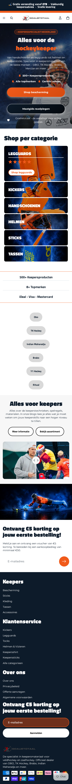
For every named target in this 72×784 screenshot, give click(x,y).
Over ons (8, 680)
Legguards (9, 635)
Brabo (36, 358)
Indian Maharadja (36, 344)
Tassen (7, 606)
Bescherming (11, 590)
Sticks (6, 595)
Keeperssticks (11, 657)
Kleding (7, 601)
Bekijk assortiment (50, 431)
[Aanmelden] (64, 561)
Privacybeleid (11, 686)
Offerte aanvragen (14, 691)
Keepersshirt (10, 652)
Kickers (7, 629)
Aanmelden (36, 733)
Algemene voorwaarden (17, 697)
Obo (36, 317)
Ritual (36, 385)
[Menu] (4, 18)
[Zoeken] (11, 18)
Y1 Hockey (36, 371)
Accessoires (10, 612)
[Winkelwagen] (68, 18)
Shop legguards (21, 172)
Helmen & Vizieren (14, 646)
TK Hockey (36, 330)
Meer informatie (20, 431)
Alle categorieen (13, 663)
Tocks (6, 641)
